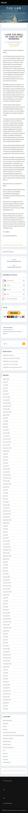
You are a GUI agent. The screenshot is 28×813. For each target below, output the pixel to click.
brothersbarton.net (8, 329)
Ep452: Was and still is (8, 355)
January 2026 (6, 400)
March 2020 (6, 610)
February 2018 (6, 684)
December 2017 (7, 690)
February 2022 (6, 541)
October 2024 (6, 445)
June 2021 (5, 565)
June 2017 (5, 708)
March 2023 (6, 502)
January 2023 (6, 508)
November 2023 (7, 478)
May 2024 (5, 460)
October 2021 (6, 553)
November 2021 (7, 550)
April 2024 (5, 463)
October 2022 (6, 517)
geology (5, 729)
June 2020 (5, 601)
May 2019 (5, 640)
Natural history (7, 741)
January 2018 (6, 687)
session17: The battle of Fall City (11, 358)
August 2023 (6, 487)
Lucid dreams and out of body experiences (13, 735)
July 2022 (5, 526)
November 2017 (7, 694)
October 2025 (6, 409)
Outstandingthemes (21, 810)
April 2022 (5, 535)
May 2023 (5, 496)
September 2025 (7, 412)
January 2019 (6, 652)
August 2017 (6, 702)
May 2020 (5, 604)
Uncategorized (6, 762)
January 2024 (6, 472)
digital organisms (7, 245)
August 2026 (6, 379)
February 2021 (6, 577)
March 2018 (6, 681)
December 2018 (7, 655)
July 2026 (5, 382)
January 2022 (6, 544)
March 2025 (6, 430)
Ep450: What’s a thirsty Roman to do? (12, 367)
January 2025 (6, 436)
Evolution (5, 723)
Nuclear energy (7, 744)
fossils (4, 726)
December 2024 (7, 439)
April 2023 (5, 499)
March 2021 (6, 574)
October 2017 (6, 697)
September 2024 (7, 448)
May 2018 (5, 676)
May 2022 (5, 532)
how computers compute (9, 732)
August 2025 (6, 415)
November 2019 (7, 622)
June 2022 (5, 529)
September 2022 (7, 520)
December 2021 (7, 547)
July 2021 (5, 562)
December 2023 (7, 475)
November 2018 (7, 658)
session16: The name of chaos (10, 364)
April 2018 (5, 678)
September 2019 (7, 628)
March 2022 (6, 538)
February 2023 (6, 505)
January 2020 (6, 616)
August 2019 (6, 631)
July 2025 (5, 418)
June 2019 (5, 637)
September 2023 (7, 484)
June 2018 (5, 673)
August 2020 (6, 595)
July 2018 (5, 670)
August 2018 (6, 666)
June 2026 (5, 385)
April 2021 (5, 571)
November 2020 (7, 586)
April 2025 (5, 427)
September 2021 (7, 556)
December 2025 (7, 403)
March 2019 (6, 646)
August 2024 (6, 451)
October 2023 (6, 481)
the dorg (5, 756)
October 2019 (6, 625)
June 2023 (5, 493)
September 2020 (7, 592)
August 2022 (6, 523)
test (4, 750)
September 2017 (7, 699)
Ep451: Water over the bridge (10, 361)
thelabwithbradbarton (14, 42)
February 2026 (6, 397)
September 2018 (7, 663)
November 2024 (7, 442)
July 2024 (5, 454)
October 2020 (6, 589)
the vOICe (5, 759)
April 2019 (5, 642)
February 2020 (6, 613)
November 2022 (7, 514)
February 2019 (6, 649)
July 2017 (5, 705)
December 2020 (7, 583)
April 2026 (5, 391)
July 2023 (5, 490)
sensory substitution (8, 747)
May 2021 (5, 568)
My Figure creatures (18, 245)
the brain (5, 753)
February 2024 (6, 469)
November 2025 (7, 406)
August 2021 (6, 559)
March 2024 (6, 466)
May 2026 (5, 388)
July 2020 (5, 598)
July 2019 (5, 634)
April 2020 (5, 607)
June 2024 (5, 457)
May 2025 (5, 424)
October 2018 (6, 660)
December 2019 (7, 619)
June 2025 (5, 421)
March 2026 (6, 394)
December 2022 (7, 511)
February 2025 (6, 433)
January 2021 (6, 580)
